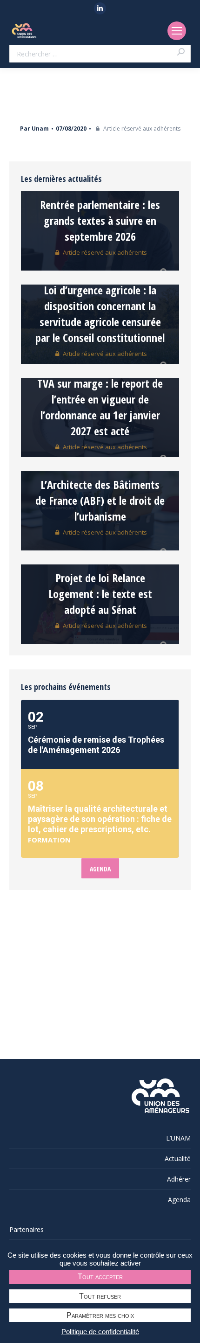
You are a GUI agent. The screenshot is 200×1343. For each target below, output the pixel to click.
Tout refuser (100, 1296)
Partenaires (26, 1229)
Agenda (179, 1199)
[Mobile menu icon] (176, 30)
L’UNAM (178, 1138)
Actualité (178, 1158)
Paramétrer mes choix (100, 1315)
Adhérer (179, 1179)
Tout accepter (100, 1276)
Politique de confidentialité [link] (100, 1332)
